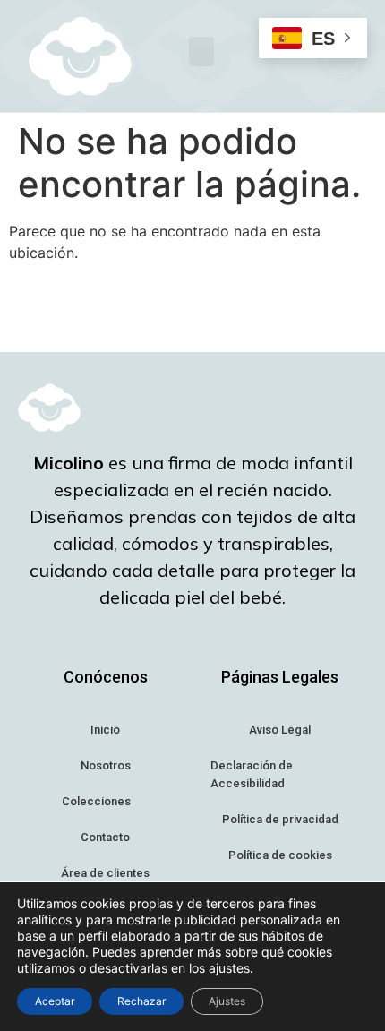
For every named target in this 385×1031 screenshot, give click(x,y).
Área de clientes (105, 873)
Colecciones (96, 801)
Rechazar (141, 1001)
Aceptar (54, 1001)
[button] (201, 51)
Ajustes (227, 1001)
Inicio (105, 729)
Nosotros (106, 765)
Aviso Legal (280, 729)
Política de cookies (280, 855)
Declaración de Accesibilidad (251, 774)
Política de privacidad (280, 819)
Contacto (105, 837)
